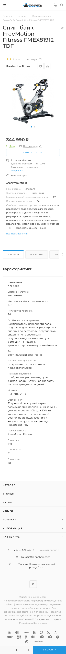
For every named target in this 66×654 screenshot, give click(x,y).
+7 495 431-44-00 (24, 550)
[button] (31, 127)
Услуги (8, 511)
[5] (18, 59)
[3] (13, 59)
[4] (16, 59)
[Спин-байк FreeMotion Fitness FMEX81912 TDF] (33, 98)
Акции (7, 502)
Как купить (36, 254)
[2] (10, 59)
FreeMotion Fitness (18, 66)
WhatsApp (33, 584)
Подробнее (17, 170)
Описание (13, 254)
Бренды (8, 493)
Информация (13, 528)
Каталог (9, 485)
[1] (7, 59)
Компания (10, 519)
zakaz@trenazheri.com (35, 557)
